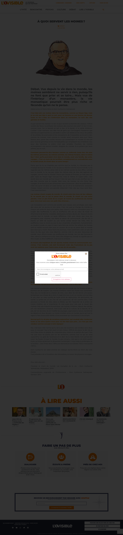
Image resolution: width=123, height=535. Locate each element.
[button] (86, 253)
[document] (61, 267)
